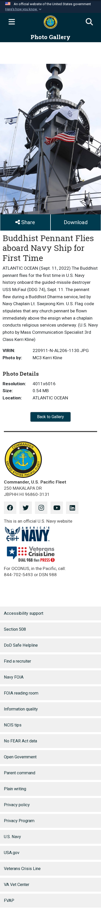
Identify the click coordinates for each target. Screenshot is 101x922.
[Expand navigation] (11, 22)
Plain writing (15, 788)
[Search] (89, 22)
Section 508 (15, 629)
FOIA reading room (21, 693)
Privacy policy (17, 804)
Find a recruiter (17, 661)
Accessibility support (23, 613)
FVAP (9, 900)
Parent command (19, 772)
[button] (23, 9)
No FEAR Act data (20, 741)
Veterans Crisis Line (22, 868)
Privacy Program (19, 820)
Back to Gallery (50, 416)
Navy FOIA (14, 677)
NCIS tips (12, 725)
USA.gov (11, 852)
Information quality (21, 709)
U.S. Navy (12, 836)
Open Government (20, 756)
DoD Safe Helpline (21, 645)
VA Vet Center (16, 884)
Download (76, 222)
